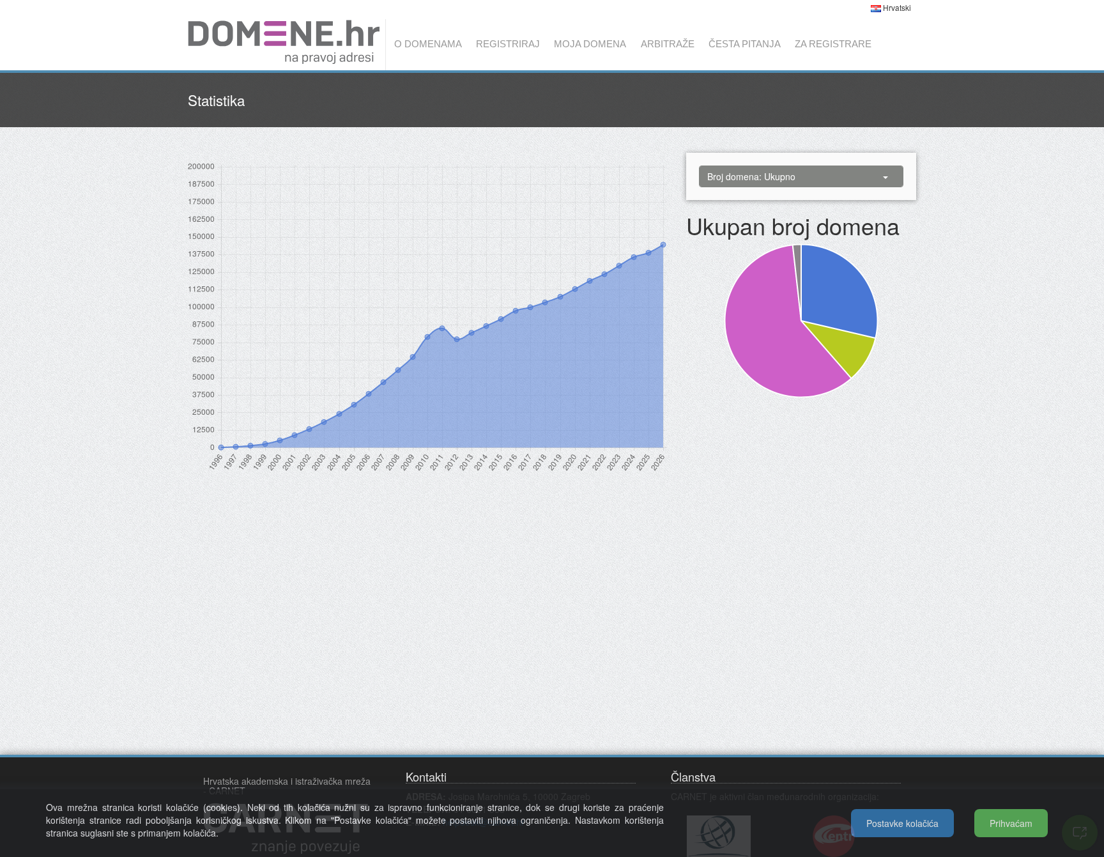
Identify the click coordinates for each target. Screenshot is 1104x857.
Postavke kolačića (902, 823)
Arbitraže (667, 43)
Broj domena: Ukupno (751, 176)
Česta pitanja (745, 43)
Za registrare (833, 43)
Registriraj (508, 43)
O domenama (428, 43)
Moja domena (590, 43)
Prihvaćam (1011, 823)
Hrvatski (896, 7)
